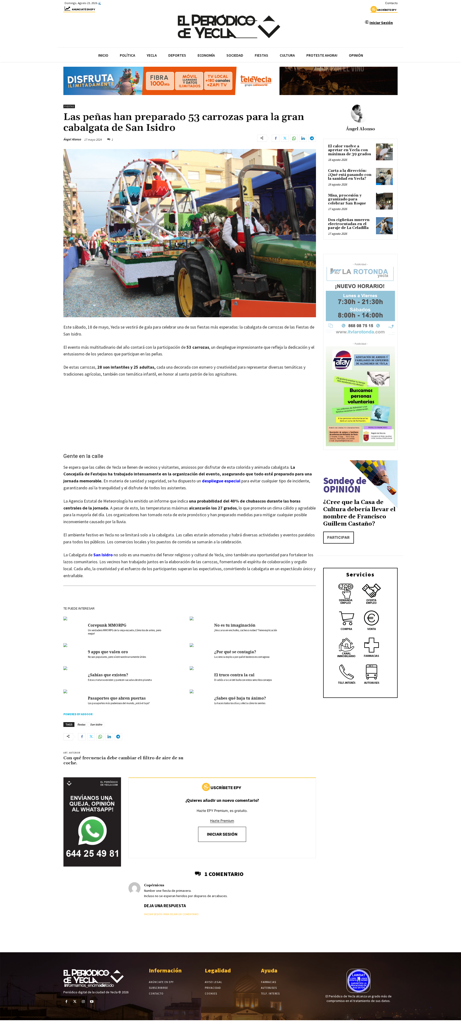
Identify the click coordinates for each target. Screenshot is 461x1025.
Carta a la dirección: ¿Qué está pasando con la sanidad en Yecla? (349, 174)
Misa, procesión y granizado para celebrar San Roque (347, 199)
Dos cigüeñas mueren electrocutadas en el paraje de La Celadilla (349, 224)
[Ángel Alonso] (360, 113)
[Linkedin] (303, 138)
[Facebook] (275, 138)
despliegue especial (221, 481)
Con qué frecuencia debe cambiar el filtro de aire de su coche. (123, 760)
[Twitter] (285, 138)
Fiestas (69, 106)
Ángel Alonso (72, 139)
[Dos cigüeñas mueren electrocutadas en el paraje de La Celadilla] (384, 225)
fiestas (81, 724)
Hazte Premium (222, 821)
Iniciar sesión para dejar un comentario (171, 914)
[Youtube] (92, 1002)
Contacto (391, 3)
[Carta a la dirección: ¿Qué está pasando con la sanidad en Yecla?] (384, 176)
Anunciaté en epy (83, 9)
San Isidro (103, 554)
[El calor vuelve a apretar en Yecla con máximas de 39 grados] (384, 152)
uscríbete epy (386, 9)
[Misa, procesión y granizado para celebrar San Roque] (384, 201)
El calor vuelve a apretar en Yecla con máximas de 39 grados (349, 150)
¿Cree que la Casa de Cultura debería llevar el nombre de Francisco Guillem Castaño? (359, 513)
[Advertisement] (189, 417)
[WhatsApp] (294, 138)
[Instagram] (83, 1002)
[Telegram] (312, 138)
